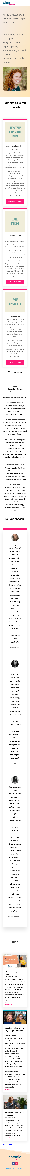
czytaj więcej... (9, 1004)
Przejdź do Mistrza (9, 28)
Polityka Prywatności (11, 1168)
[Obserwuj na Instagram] (16, 1163)
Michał (9, 976)
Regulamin (21, 1168)
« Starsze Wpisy (7, 1144)
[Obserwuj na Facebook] (13, 1163)
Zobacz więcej (15, 201)
